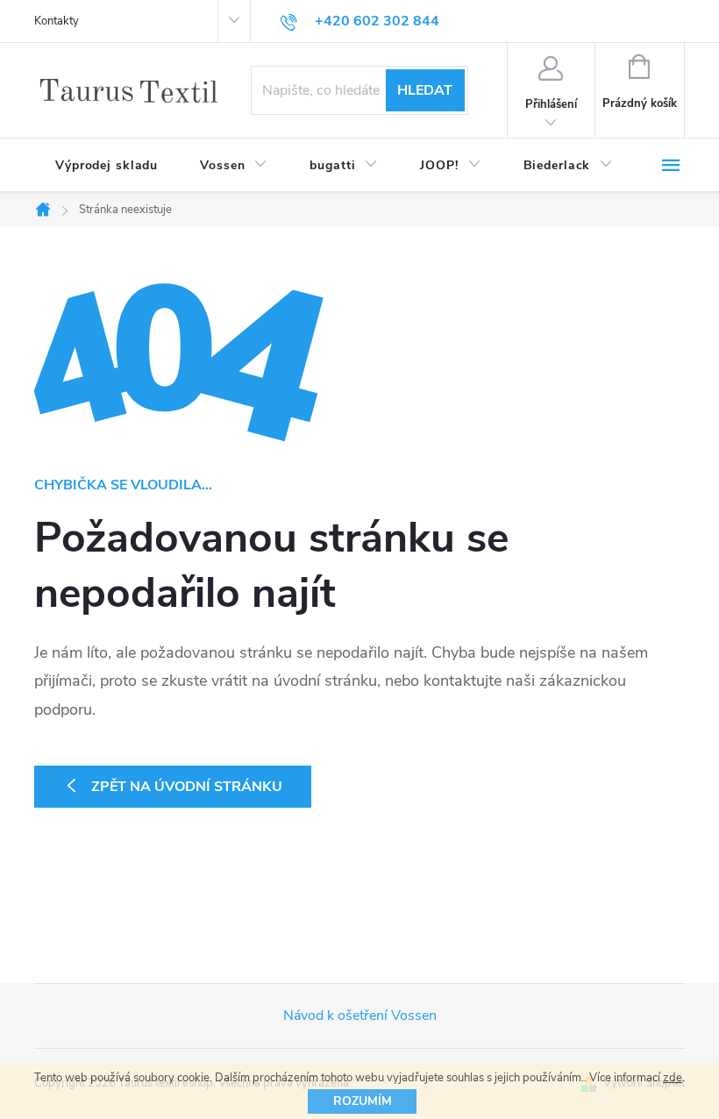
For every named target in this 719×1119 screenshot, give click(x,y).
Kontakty (56, 21)
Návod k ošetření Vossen (360, 1015)
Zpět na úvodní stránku (186, 786)
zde (672, 1078)
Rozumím (362, 1101)
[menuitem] (106, 166)
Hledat (424, 90)
